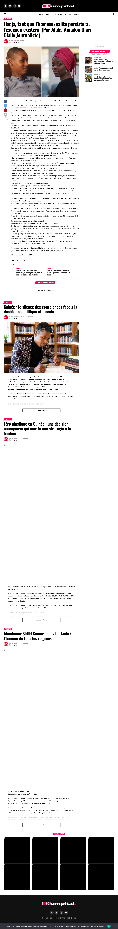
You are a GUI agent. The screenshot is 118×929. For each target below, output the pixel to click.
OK (109, 926)
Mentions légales (60, 918)
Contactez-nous (72, 918)
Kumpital (14, 42)
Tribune (60, 14)
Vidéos (53, 14)
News (47, 14)
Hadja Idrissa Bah (32, 264)
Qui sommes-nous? (47, 918)
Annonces (76, 14)
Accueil (41, 14)
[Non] (116, 926)
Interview (68, 14)
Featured (22, 264)
